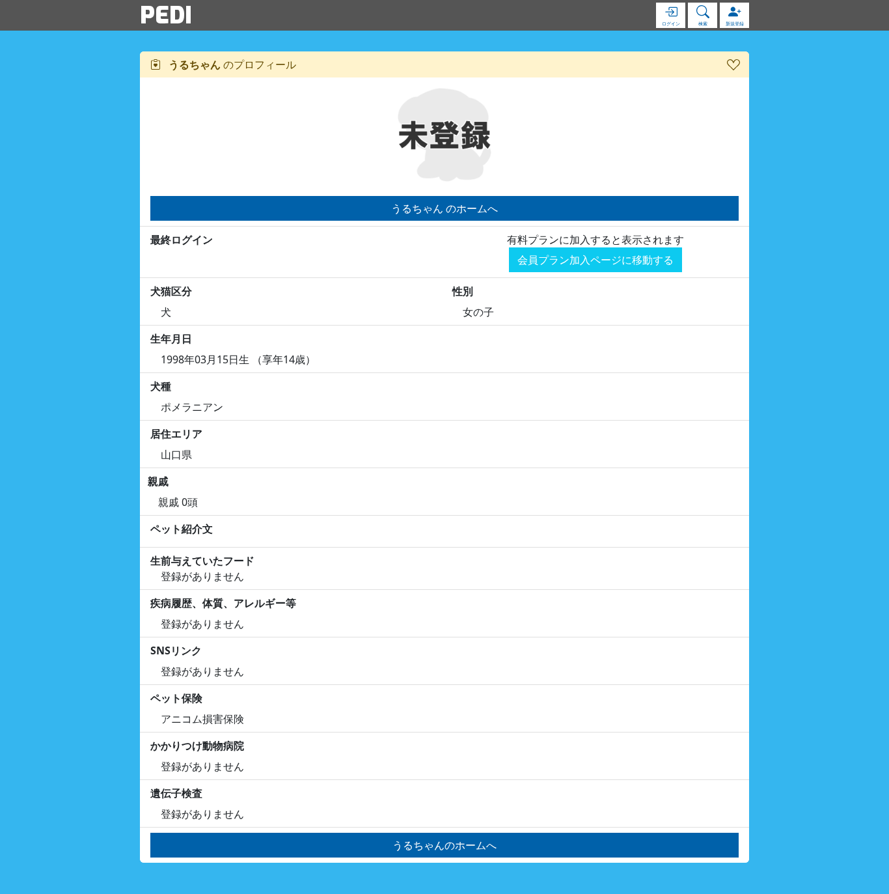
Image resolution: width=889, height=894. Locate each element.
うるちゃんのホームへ (444, 845)
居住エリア (176, 433)
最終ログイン (181, 239)
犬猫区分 (171, 291)
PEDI (166, 15)
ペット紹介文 (181, 529)
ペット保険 (176, 698)
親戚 (158, 481)
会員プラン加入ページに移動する (595, 260)
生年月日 (171, 338)
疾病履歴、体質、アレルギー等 (223, 603)
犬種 (160, 386)
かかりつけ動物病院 (197, 745)
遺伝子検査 (176, 793)
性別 (462, 291)
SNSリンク (176, 650)
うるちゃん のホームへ (444, 208)
